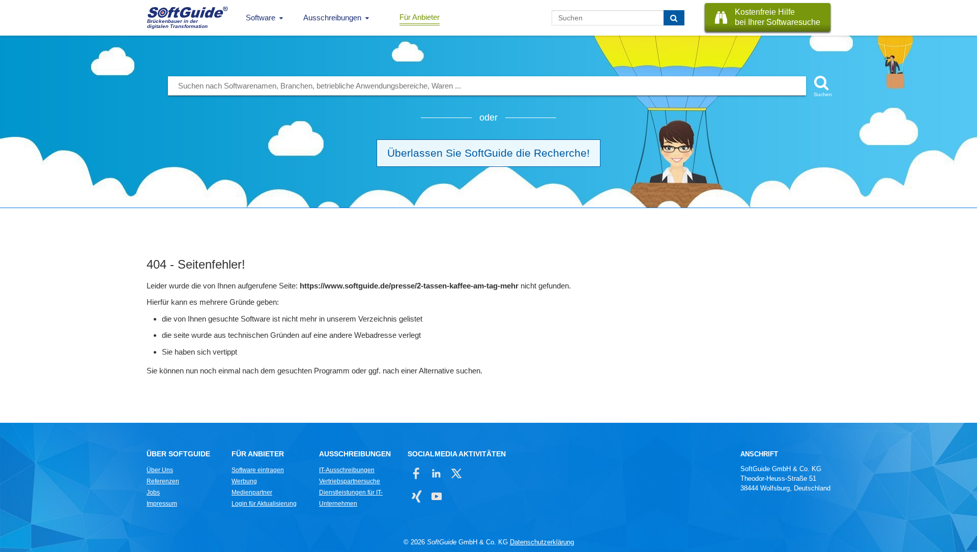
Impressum (162, 503)
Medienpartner (252, 492)
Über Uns (160, 470)
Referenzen (163, 481)
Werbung (244, 481)
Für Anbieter (419, 17)
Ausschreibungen (332, 17)
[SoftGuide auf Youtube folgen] (436, 496)
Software (260, 17)
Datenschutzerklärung (542, 542)
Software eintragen (258, 470)
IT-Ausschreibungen (347, 470)
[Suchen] (674, 17)
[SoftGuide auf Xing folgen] (416, 496)
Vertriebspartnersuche (349, 481)
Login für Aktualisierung (264, 503)
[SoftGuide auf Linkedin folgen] (436, 473)
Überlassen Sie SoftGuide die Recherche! (488, 153)
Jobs (153, 492)
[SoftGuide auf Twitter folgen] (456, 473)
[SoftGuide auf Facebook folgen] (416, 473)
